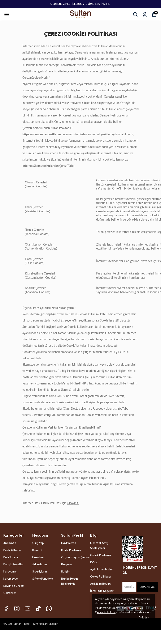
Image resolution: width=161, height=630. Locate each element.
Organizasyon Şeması (75, 557)
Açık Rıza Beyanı (100, 584)
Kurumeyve (10, 578)
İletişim (65, 571)
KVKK (94, 562)
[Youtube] (27, 608)
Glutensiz (9, 593)
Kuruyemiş (10, 571)
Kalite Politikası (71, 550)
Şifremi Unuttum (42, 578)
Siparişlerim (40, 571)
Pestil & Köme (12, 550)
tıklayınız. (73, 503)
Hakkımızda (68, 543)
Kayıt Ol (37, 550)
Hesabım (38, 557)
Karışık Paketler (13, 564)
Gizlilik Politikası (100, 555)
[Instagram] (17, 608)
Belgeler (66, 564)
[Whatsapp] (49, 608)
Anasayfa (9, 543)
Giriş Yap (38, 543)
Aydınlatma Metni (101, 569)
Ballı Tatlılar (10, 557)
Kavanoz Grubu (13, 586)
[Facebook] (6, 608)
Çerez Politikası (100, 576)
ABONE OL (147, 587)
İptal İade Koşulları (102, 591)
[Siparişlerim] (144, 14)
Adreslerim (39, 564)
